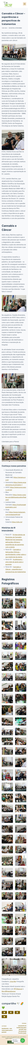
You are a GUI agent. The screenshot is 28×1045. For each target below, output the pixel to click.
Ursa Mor (13, 981)
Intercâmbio (18, 28)
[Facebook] (10, 1012)
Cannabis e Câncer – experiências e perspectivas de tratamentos (15, 569)
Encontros (12, 28)
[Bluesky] (4, 1016)
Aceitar (10, 1042)
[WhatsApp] (4, 1012)
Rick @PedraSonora (8, 991)
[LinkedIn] (17, 1012)
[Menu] (24, 4)
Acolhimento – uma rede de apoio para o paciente (14, 562)
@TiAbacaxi (18, 989)
